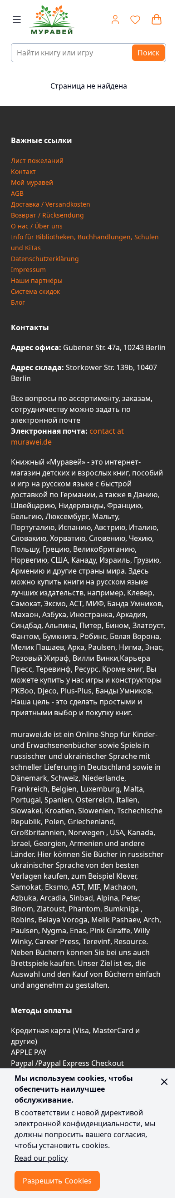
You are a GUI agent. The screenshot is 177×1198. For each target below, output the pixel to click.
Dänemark (29, 778)
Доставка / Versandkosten (50, 204)
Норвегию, (30, 560)
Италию (143, 527)
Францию (124, 505)
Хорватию (67, 538)
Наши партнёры (37, 280)
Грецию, (57, 549)
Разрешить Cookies (57, 1181)
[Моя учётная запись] (115, 19)
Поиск (148, 53)
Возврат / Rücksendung (47, 215)
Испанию (74, 527)
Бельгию (26, 516)
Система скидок (35, 291)
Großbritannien (37, 832)
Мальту (105, 516)
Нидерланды (81, 505)
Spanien (58, 800)
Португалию (32, 527)
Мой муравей (32, 182)
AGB (17, 193)
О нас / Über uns (37, 226)
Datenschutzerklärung (45, 258)
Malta (133, 789)
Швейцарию (33, 505)
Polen (54, 822)
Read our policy (41, 1158)
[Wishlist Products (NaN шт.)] (135, 19)
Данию (145, 495)
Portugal (26, 800)
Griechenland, (92, 822)
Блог (18, 302)
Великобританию (104, 549)
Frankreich (29, 789)
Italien (127, 800)
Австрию (109, 527)
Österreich (94, 800)
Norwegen (87, 832)
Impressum (28, 269)
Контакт (23, 171)
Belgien (64, 789)
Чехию (140, 538)
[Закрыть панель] (164, 1081)
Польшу (25, 549)
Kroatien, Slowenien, (81, 811)
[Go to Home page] (51, 19)
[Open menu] (17, 20)
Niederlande (103, 778)
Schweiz (65, 778)
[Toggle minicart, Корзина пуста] (156, 19)
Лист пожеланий (37, 160)
